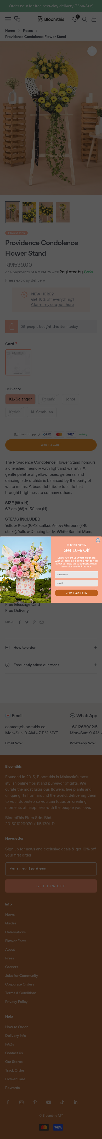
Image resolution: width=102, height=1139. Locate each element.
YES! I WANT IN (77, 592)
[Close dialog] (98, 540)
